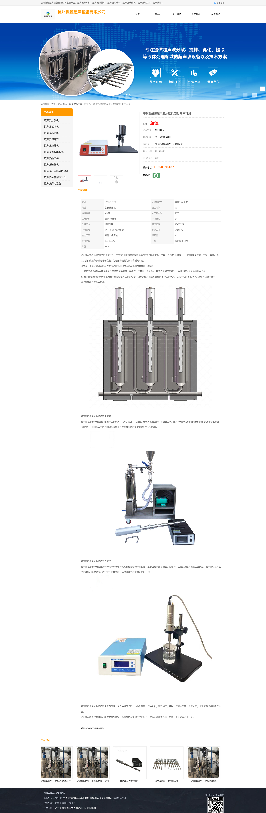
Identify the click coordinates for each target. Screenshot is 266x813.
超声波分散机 (51, 120)
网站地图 (91, 808)
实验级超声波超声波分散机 (170, 781)
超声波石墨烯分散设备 (80, 104)
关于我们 (215, 14)
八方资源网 (60, 808)
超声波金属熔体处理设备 (57, 177)
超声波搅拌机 (51, 126)
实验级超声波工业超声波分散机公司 (207, 781)
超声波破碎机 (51, 164)
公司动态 (196, 14)
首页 (137, 14)
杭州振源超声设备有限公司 (99, 798)
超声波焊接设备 (52, 183)
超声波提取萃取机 (54, 152)
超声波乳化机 (51, 133)
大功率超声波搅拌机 (96, 781)
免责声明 (70, 808)
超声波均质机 (51, 145)
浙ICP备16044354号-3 (75, 798)
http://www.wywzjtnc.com (92, 728)
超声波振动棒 (51, 158)
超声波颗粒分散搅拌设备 (133, 781)
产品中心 (157, 14)
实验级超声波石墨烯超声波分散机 (59, 781)
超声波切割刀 (51, 139)
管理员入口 (81, 808)
